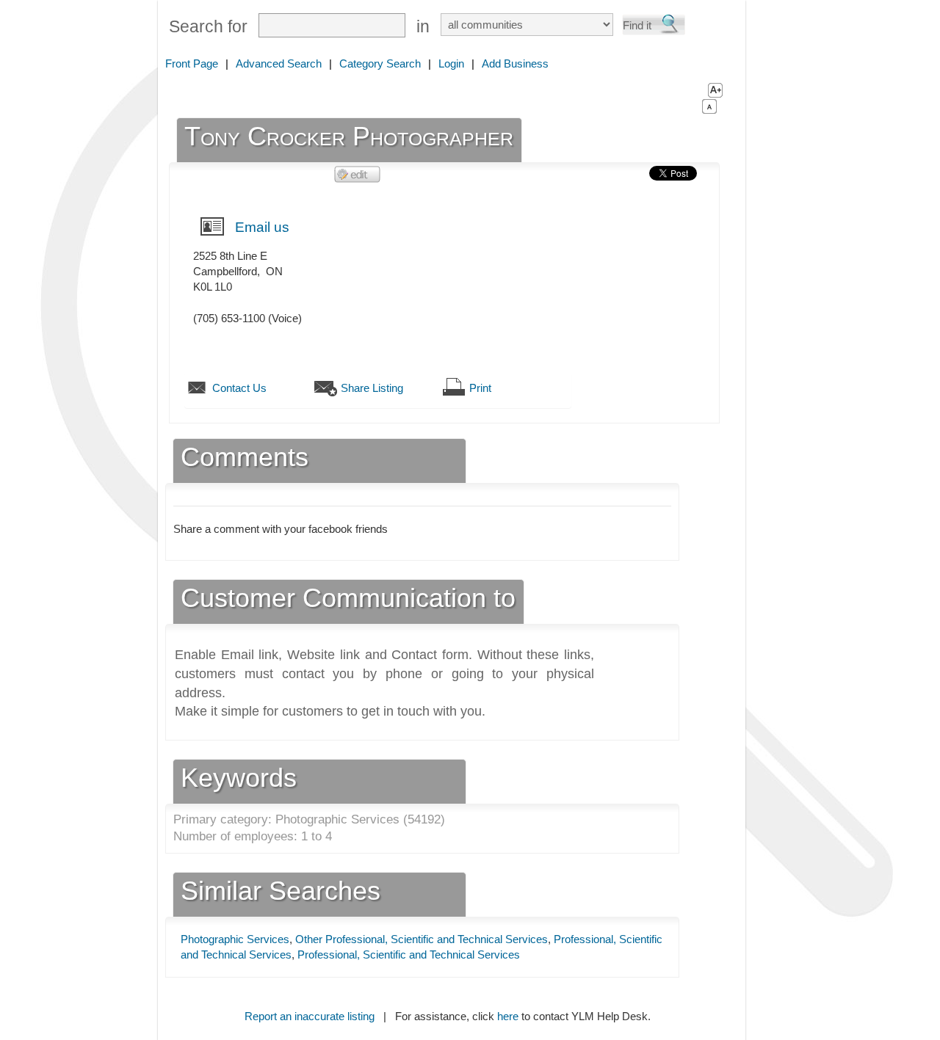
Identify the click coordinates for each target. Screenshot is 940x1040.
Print (480, 388)
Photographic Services (235, 939)
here (507, 1016)
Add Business (515, 63)
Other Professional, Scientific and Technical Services (421, 939)
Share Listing (372, 388)
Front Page (191, 63)
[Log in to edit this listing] (357, 173)
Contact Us (239, 388)
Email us (262, 227)
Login (451, 63)
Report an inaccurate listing (310, 1016)
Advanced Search (279, 63)
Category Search (380, 63)
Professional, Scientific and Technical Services (408, 954)
